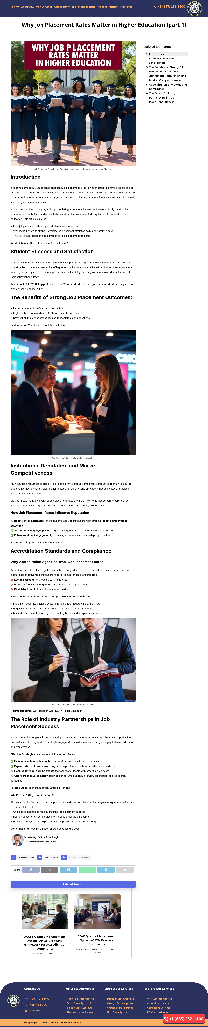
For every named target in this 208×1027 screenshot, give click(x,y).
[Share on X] (49, 870)
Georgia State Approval (120, 1003)
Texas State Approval (79, 1003)
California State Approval (81, 998)
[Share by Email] (125, 870)
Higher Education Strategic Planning (49, 787)
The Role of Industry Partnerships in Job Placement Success (162, 97)
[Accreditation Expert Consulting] (194, 9)
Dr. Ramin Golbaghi (26, 857)
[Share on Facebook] (31, 870)
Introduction (157, 54)
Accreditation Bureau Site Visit (48, 542)
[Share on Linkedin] (68, 870)
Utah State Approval (118, 1012)
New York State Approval (81, 1012)
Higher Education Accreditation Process (52, 243)
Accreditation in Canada (160, 1003)
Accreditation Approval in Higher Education (57, 710)
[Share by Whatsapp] (87, 870)
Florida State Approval (79, 1007)
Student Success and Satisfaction (162, 61)
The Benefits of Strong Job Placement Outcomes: (166, 69)
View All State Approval (160, 998)
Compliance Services (158, 1007)
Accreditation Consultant (79, 857)
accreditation (34, 235)
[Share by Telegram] (106, 870)
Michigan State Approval (120, 998)
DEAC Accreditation (158, 1012)
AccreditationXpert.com (66, 828)
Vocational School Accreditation (46, 325)
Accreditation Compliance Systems (93, 949)
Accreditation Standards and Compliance (168, 87)
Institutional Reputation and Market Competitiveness (167, 78)
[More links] (136, 5)
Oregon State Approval (120, 1007)
